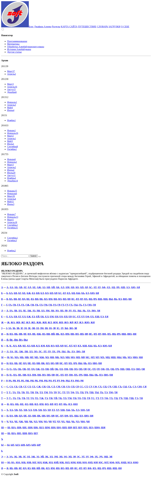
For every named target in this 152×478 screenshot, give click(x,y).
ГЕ (22, 305)
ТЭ (106, 392)
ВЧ (95, 299)
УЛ (64, 398)
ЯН (57, 468)
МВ (27, 357)
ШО (59, 427)
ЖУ (76, 322)
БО (47, 293)
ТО (50, 392)
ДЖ (29, 310)
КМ (43, 345)
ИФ (104, 334)
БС (60, 293)
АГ (24, 287)
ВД (23, 299)
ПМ (34, 375)
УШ (126, 398)
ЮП (90, 462)
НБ (16, 363)
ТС (59, 392)
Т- (10, 392)
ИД (29, 334)
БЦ (73, 293)
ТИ (32, 392)
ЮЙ (56, 462)
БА (11, 293)
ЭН (60, 456)
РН (45, 380)
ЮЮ (135, 462)
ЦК (39, 416)
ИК (57, 334)
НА (11, 363)
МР (82, 357)
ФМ (41, 404)
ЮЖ (45, 462)
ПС (57, 375)
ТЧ (86, 392)
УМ (70, 398)
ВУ (81, 299)
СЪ (120, 386)
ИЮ (129, 334)
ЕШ (97, 316)
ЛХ (53, 351)
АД (29, 287)
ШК (36, 427)
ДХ (74, 310)
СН (63, 386)
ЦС (57, 416)
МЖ (41, 357)
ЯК (43, 468)
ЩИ (24, 433)
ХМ (35, 410)
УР (88, 398)
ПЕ (19, 375)
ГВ (14, 305)
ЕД (24, 316)
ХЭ (77, 410)
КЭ (100, 345)
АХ (108, 287)
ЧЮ (82, 421)
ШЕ (24, 427)
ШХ (85, 427)
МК (57, 357)
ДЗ (33, 310)
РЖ (27, 380)
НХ (70, 363)
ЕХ (92, 316)
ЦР (52, 416)
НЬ (85, 363)
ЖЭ (81, 322)
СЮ (139, 386)
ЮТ (106, 462)
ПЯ (111, 375)
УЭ (136, 398)
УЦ (116, 398)
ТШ (91, 392)
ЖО (66, 322)
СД (29, 386)
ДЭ (88, 310)
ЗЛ (37, 328)
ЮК (62, 462)
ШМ (47, 427)
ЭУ (87, 456)
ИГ (24, 334)
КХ (79, 345)
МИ (52, 357)
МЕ (36, 357)
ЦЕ (25, 416)
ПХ (76, 375)
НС (61, 363)
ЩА (13, 433)
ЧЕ (16, 421)
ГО (54, 305)
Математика (13, 44)
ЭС (78, 456)
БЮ (92, 293)
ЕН (56, 316)
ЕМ (52, 316)
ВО (60, 299)
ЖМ (55, 322)
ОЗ (42, 369)
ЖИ (44, 322)
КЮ (105, 345)
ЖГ (23, 322)
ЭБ (15, 456)
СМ (58, 386)
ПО (44, 375)
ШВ (19, 427)
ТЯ (116, 392)
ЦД (20, 416)
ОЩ (128, 369)
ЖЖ (38, 322)
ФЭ (70, 404)
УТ (97, 398)
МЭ (130, 357)
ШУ (80, 427)
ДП (61, 310)
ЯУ (84, 468)
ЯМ (53, 468)
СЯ (145, 386)
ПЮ (106, 375)
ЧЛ (35, 421)
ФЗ (26, 404)
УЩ (131, 398)
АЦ (113, 287)
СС (81, 386)
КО (52, 345)
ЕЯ (106, 316)
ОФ (103, 369)
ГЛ (40, 305)
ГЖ (27, 305)
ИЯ (134, 334)
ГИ (32, 305)
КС (66, 345)
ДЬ (84, 310)
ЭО (65, 456)
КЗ (28, 345)
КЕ (24, 345)
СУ (90, 386)
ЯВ (16, 468)
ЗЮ (71, 328)
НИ (38, 363)
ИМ (67, 334)
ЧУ (58, 421)
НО (52, 363)
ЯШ (109, 468)
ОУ (98, 369)
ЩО (30, 433)
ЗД (25, 328)
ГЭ (84, 305)
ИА (11, 334)
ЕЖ (29, 316)
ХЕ (20, 410)
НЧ (75, 363)
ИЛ (62, 334)
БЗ (33, 293)
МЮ (135, 357)
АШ (123, 287)
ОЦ (112, 369)
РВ (14, 380)
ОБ (19, 369)
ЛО (35, 351)
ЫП (33, 445)
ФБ (17, 404)
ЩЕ (19, 433)
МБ (22, 357)
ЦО (48, 416)
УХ (111, 398)
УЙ (55, 398)
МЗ (47, 357)
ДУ (69, 310)
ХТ (53, 410)
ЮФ (112, 462)
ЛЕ (16, 351)
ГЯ (94, 305)
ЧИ (26, 421)
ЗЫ (66, 328)
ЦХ (71, 416)
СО (68, 386)
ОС (89, 369)
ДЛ (42, 310)
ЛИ (26, 351)
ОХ (107, 369)
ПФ (71, 375)
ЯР (71, 468)
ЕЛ (47, 316)
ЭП (70, 456)
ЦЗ (29, 416)
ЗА (9, 328)
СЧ (109, 386)
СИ (43, 386)
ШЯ (103, 427)
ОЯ (143, 369)
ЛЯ (83, 351)
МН (67, 357)
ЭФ (91, 456)
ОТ (93, 369)
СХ (100, 386)
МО (73, 357)
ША (13, 427)
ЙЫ (26, 340)
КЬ (95, 345)
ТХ (77, 392)
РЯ (82, 380)
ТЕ (27, 392)
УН (74, 398)
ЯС (76, 468)
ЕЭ (102, 316)
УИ (50, 398)
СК (48, 386)
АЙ (53, 287)
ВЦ (90, 299)
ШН (53, 427)
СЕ (33, 386)
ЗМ (41, 328)
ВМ (50, 299)
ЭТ (82, 456)
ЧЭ (77, 421)
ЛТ (44, 351)
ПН (39, 375)
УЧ (120, 398)
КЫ (90, 345)
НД (24, 363)
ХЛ (30, 410)
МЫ (119, 357)
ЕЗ (33, 316)
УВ (23, 398)
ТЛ (41, 392)
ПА (15, 375)
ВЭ (120, 299)
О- (11, 369)
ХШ (62, 410)
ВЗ (32, 299)
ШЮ (97, 427)
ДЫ (79, 310)
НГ (20, 363)
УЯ (141, 398)
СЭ (134, 386)
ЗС (58, 328)
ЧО (45, 421)
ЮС (101, 462)
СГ (24, 386)
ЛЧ (58, 351)
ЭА (11, 456)
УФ (106, 398)
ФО (47, 404)
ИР (86, 334)
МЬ (124, 357)
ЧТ (54, 421)
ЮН (79, 462)
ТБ (18, 392)
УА (14, 398)
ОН (71, 369)
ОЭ (133, 369)
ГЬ (80, 305)
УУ (101, 398)
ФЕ (22, 404)
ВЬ (115, 299)
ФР (51, 404)
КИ (33, 345)
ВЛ (45, 299)
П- (11, 375)
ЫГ (12, 445)
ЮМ (73, 462)
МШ (113, 357)
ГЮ (89, 305)
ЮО (84, 462)
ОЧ (117, 369)
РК (36, 380)
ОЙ (51, 369)
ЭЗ (37, 456)
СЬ (130, 386)
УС (93, 398)
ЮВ (29, 462)
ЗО (50, 328)
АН (72, 287)
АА (11, 287)
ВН (55, 299)
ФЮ (75, 404)
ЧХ (63, 421)
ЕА (11, 316)
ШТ (75, 427)
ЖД (28, 322)
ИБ (16, 334)
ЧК (31, 421)
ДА (11, 310)
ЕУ (82, 316)
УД (32, 398)
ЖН (61, 322)
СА (11, 386)
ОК (56, 369)
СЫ (125, 386)
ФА (12, 404)
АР (86, 287)
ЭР (74, 456)
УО (79, 398)
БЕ (24, 293)
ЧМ (40, 421)
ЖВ (18, 322)
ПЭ (101, 375)
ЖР (71, 322)
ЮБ (23, 462)
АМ (67, 287)
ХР (49, 410)
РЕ (22, 380)
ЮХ (117, 462)
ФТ (56, 404)
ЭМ (56, 456)
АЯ (138, 287)
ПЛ (29, 375)
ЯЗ (28, 468)
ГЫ (76, 305)
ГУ (66, 305)
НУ (65, 363)
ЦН (43, 416)
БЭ (87, 293)
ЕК (42, 316)
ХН (40, 410)
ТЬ (101, 392)
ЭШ (106, 456)
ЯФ (89, 468)
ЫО (28, 445)
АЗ (43, 287)
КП (57, 345)
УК (60, 398)
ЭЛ (51, 456)
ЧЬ (73, 421)
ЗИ (33, 328)
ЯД (24, 468)
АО (77, 287)
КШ (85, 345)
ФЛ (36, 404)
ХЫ (68, 410)
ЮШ (123, 462)
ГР (58, 305)
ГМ (45, 305)
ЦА (11, 416)
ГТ (62, 305)
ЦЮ (86, 416)
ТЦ (81, 392)
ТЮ (111, 392)
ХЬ (73, 410)
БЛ (42, 293)
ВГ (19, 299)
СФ (95, 386)
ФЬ (65, 404)
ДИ (38, 310)
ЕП (65, 316)
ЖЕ (33, 322)
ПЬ (96, 375)
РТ (54, 380)
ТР (55, 392)
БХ (68, 293)
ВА (10, 299)
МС (88, 357)
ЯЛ (47, 468)
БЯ (97, 293)
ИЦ (114, 334)
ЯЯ (120, 468)
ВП (64, 299)
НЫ (80, 363)
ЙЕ (11, 340)
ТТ (63, 392)
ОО (75, 369)
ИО (77, 334)
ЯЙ (38, 468)
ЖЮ (86, 322)
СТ (86, 386)
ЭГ (24, 456)
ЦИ (34, 416)
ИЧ (118, 334)
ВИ (36, 299)
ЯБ (11, 468)
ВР (68, 299)
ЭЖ (33, 456)
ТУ (67, 392)
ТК (36, 392)
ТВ (23, 392)
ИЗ (43, 334)
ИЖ (39, 334)
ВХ (86, 299)
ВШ (100, 299)
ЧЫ (68, 421)
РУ (58, 380)
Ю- (13, 462)
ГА (10, 305)
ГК (36, 305)
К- (11, 345)
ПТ (62, 375)
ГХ (71, 305)
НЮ (95, 363)
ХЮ (82, 410)
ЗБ (13, 328)
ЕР (70, 316)
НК (43, 363)
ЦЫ (76, 416)
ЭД (28, 456)
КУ (75, 345)
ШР (70, 427)
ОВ (24, 369)
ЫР (39, 445)
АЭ (128, 287)
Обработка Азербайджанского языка (25, 46)
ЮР (96, 462)
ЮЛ (67, 462)
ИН (72, 334)
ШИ (30, 427)
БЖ (29, 293)
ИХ (109, 334)
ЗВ (17, 328)
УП (84, 398)
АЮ (133, 287)
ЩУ (36, 433)
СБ (16, 386)
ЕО (61, 316)
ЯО (62, 468)
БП (51, 293)
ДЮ (93, 310)
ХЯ (88, 410)
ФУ (60, 404)
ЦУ (61, 416)
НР (56, 363)
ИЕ (34, 334)
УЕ (36, 398)
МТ (92, 357)
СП (72, 386)
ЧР (49, 421)
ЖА (13, 322)
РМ (41, 380)
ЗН (46, 328)
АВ (20, 287)
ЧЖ (21, 421)
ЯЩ (115, 468)
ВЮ (125, 299)
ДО (57, 310)
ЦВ (16, 416)
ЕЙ (37, 316)
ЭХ (96, 456)
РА (10, 380)
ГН (50, 305)
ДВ (15, 310)
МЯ (141, 357)
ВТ (77, 299)
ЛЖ (21, 351)
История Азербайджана (19, 49)
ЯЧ (104, 468)
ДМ (47, 310)
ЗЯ (75, 328)
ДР (65, 310)
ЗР (54, 328)
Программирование (17, 41)
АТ (94, 287)
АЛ (62, 287)
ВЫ (111, 299)
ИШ (124, 334)
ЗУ (62, 328)
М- (11, 357)
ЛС (40, 351)
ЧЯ (88, 421)
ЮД (39, 462)
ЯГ (20, 468)
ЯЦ (99, 468)
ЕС (74, 316)
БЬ (83, 293)
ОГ (28, 369)
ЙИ (16, 340)
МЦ (108, 357)
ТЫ (97, 392)
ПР (53, 375)
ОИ (47, 369)
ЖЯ (93, 322)
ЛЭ (73, 351)
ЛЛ (31, 351)
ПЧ (80, 375)
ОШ (122, 369)
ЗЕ (29, 328)
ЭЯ (110, 456)
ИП (82, 334)
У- (10, 398)
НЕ (29, 363)
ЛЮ (78, 351)
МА (17, 357)
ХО (44, 410)
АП (81, 287)
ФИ (31, 404)
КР (61, 345)
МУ (97, 357)
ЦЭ (81, 416)
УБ (18, 398)
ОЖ (38, 369)
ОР (84, 369)
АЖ (39, 287)
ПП (48, 375)
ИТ (95, 334)
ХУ (57, 410)
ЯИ (33, 468)
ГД (18, 305)
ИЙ (53, 334)
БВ (15, 293)
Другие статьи (14, 52)
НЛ (47, 363)
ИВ (20, 334)
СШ (114, 386)
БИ (37, 293)
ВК (41, 299)
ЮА (18, 462)
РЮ (77, 380)
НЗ (33, 363)
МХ (102, 357)
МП (78, 357)
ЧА (11, 421)
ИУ (99, 334)
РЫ (68, 380)
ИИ (48, 334)
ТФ (72, 392)
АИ (48, 287)
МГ (31, 357)
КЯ (110, 345)
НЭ (89, 363)
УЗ (46, 398)
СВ (20, 386)
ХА (11, 410)
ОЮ (138, 369)
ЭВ (20, 456)
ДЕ (24, 310)
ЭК (46, 456)
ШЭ (91, 427)
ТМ (46, 392)
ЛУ (49, 351)
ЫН (23, 445)
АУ (99, 287)
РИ (32, 380)
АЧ (117, 287)
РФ (63, 380)
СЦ (104, 386)
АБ (16, 287)
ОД (32, 369)
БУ (64, 293)
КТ (70, 345)
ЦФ (66, 416)
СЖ (39, 386)
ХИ (25, 410)
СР (77, 386)
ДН (52, 310)
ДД (20, 310)
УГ (27, 398)
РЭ (72, 380)
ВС (73, 299)
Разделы (56, 26)
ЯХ (94, 468)
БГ (19, 293)
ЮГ (34, 462)
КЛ (38, 345)
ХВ (16, 410)
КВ (19, 345)
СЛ (53, 386)
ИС (90, 334)
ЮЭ (130, 462)
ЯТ (80, 468)
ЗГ (21, 328)
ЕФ (87, 316)
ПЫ (91, 375)
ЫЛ (17, 445)
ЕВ (15, 316)
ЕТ (78, 316)
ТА (14, 392)
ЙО (20, 340)
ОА (15, 369)
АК (57, 287)
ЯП (67, 468)
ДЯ (98, 310)
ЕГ (19, 316)
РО (50, 380)
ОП (80, 369)
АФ (103, 287)
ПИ (24, 375)
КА (15, 345)
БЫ (78, 293)
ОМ (66, 369)
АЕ (34, 287)
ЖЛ (50, 322)
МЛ (62, 357)
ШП (64, 427)
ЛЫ (63, 351)
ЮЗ (51, 462)
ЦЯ (91, 416)
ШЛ (41, 427)
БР (55, 293)
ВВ (15, 299)
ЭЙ (42, 456)
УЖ (41, 398)
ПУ (66, 375)
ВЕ (28, 299)
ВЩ (105, 299)
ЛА (11, 351)
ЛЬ (68, 351)
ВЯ (130, 299)
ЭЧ (100, 456)
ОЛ (61, 369)
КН (48, 345)
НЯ (100, 363)
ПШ (86, 375)
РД (18, 380)
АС (90, 287)
